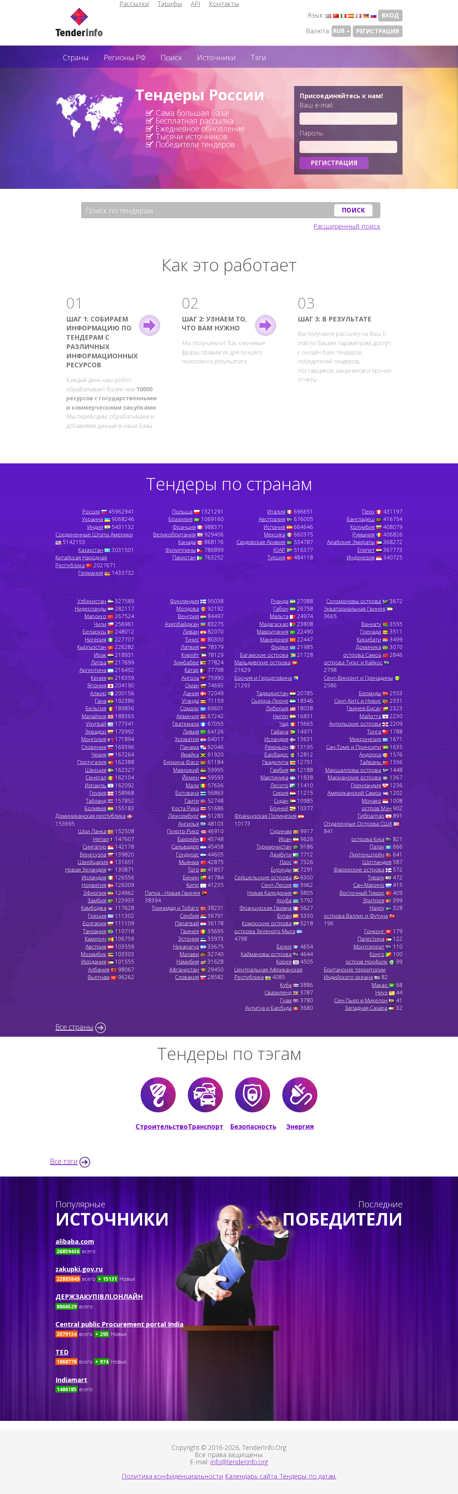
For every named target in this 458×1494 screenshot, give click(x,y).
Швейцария (93, 861)
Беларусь (94, 631)
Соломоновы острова (353, 601)
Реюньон (276, 746)
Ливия (191, 731)
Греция (97, 915)
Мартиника (274, 777)
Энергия (300, 1126)
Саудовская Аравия (261, 541)
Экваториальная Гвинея (354, 608)
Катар (192, 669)
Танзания (94, 931)
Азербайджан (182, 623)
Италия (276, 511)
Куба (286, 984)
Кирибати (369, 639)
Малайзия (94, 716)
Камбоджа (93, 907)
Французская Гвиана (265, 907)
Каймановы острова (266, 954)
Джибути (281, 854)
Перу (368, 511)
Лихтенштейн (366, 854)
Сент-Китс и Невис (357, 700)
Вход (390, 15)
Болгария (94, 923)
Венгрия (188, 616)
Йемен (190, 777)
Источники (216, 57)
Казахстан (90, 549)
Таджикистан (272, 693)
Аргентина (92, 669)
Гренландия (366, 785)
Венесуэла (93, 854)
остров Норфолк (367, 961)
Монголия (93, 739)
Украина (92, 518)
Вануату (371, 623)
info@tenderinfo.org (239, 1461)
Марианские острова (354, 777)
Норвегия (94, 884)
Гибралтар (371, 815)
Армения (187, 716)
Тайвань (371, 761)
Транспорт (205, 1126)
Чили (100, 623)
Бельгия (96, 708)
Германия (90, 572)
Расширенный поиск (346, 226)
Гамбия (279, 769)
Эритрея (373, 900)
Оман (192, 685)
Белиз (284, 946)
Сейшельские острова (263, 877)
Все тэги (64, 1161)
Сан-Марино (368, 884)
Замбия (97, 900)
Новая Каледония (269, 892)
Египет (366, 549)
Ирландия (94, 877)
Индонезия (361, 557)
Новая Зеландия (85, 869)
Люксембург (183, 815)
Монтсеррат (369, 946)
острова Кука (367, 839)
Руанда (279, 601)
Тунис (192, 639)
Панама (189, 746)
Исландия (276, 739)
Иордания (93, 961)
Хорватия (187, 739)
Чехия (98, 754)
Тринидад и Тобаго (175, 907)
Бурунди (281, 869)
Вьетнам (98, 976)
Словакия (187, 976)
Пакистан (184, 557)
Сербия (189, 915)
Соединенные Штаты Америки (94, 534)
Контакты (224, 3)
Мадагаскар (273, 623)
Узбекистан (91, 601)
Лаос (285, 861)
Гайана (279, 731)
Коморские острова (267, 923)
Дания (191, 693)
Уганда (190, 700)
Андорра (370, 754)
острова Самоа (362, 654)
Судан (281, 800)
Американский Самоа (354, 792)
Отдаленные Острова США (358, 823)
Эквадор (95, 731)
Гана (100, 700)
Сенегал (96, 777)
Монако (371, 800)
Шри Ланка (92, 831)
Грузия (97, 792)
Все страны (74, 1027)
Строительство (158, 1126)
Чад (283, 723)
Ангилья (188, 823)
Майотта (370, 716)
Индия (95, 526)
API (195, 3)
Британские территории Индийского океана (355, 973)
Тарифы (170, 3)
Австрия (96, 946)
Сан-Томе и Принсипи (353, 746)
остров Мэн (376, 808)
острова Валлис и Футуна (356, 915)
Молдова (187, 608)
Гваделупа (275, 761)
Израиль (95, 785)
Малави (189, 954)
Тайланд (96, 800)
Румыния (363, 534)
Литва (98, 662)
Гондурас (187, 854)
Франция (184, 526)
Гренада (370, 631)
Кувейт (190, 654)
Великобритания (174, 534)
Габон (280, 608)
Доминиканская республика (90, 815)
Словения (93, 746)
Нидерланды (90, 608)
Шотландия (376, 861)
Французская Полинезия (265, 815)
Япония (96, 685)
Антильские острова (355, 723)
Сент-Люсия (276, 884)
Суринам (281, 831)
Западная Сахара (366, 1007)
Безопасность (253, 1126)
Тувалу (376, 877)
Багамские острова (264, 654)
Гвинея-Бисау (364, 708)
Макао (380, 984)
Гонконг (375, 931)
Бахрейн (188, 839)
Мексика (274, 534)
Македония (274, 639)
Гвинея (190, 931)
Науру (377, 907)
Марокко (95, 616)
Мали (192, 785)
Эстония (188, 938)
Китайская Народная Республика (81, 561)
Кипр (192, 884)
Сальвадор (185, 846)
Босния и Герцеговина (263, 677)
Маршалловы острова (353, 769)
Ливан (191, 631)
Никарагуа (186, 946)
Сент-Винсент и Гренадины (358, 677)
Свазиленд (278, 992)
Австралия (272, 518)
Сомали (189, 708)
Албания (98, 969)
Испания (274, 526)
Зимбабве (186, 662)
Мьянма (189, 861)
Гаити (192, 800)
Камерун (95, 938)
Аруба (284, 900)
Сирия (280, 792)
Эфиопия (94, 892)
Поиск (171, 57)
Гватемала (185, 723)
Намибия (187, 961)
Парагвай (187, 923)
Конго (377, 954)
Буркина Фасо (181, 761)
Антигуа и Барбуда (268, 1007)
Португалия (91, 761)
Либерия (277, 708)
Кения (98, 677)
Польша (182, 511)
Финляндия (184, 601)
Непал (101, 839)
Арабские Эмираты (351, 541)
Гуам (286, 1000)
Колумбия (362, 526)
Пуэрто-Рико (183, 831)
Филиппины (180, 549)
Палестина (370, 938)
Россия (91, 511)
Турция (276, 557)
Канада (187, 541)
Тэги (258, 57)
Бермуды (370, 693)
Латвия (190, 646)
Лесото (279, 785)
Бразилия (181, 518)
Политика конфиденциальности (172, 1476)
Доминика (368, 646)
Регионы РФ (125, 57)
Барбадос (276, 754)
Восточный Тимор (362, 892)
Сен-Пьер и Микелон (361, 1000)
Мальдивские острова (262, 662)
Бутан (284, 915)
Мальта (279, 616)
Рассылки (134, 3)
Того (193, 869)
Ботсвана (187, 792)
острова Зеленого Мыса (264, 931)
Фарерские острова (358, 869)
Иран (285, 839)
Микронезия (365, 739)
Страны (76, 57)
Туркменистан (274, 846)
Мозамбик (93, 954)
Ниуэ (381, 992)
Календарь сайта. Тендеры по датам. (280, 1476)
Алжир (98, 693)
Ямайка (190, 754)
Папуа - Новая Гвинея (172, 892)
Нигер (280, 716)
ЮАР (279, 549)
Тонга (374, 731)
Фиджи (279, 646)
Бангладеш (361, 518)
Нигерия (95, 639)
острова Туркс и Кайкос (353, 662)
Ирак (100, 654)
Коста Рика (185, 808)
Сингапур (94, 846)
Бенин (191, 877)
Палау (377, 846)
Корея (284, 961)
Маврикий (186, 769)
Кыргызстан (91, 646)
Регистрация (377, 31)
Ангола (190, 677)
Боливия (95, 808)
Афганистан (184, 969)
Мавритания (272, 631)
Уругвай (96, 723)
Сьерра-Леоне (269, 700)
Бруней (279, 808)
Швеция (95, 769)
